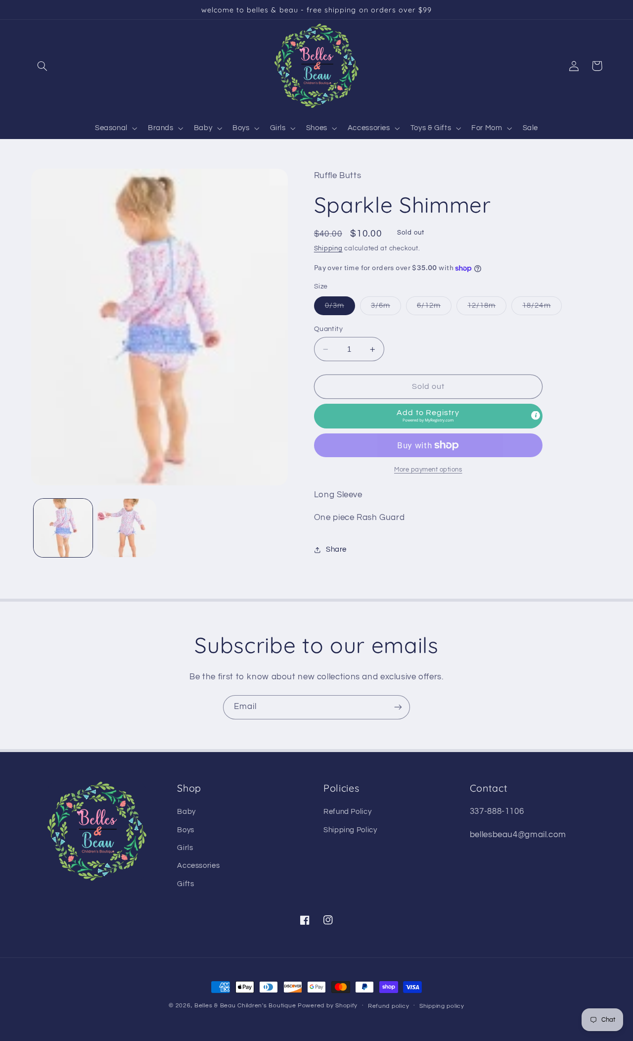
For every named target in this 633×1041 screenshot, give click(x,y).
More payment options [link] (428, 470)
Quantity (328, 329)
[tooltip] (535, 415)
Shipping (328, 248)
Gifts (185, 884)
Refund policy (388, 1006)
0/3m (340, 308)
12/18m (486, 308)
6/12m (434, 308)
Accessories (198, 865)
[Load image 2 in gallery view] (126, 528)
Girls (185, 848)
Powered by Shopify (328, 1005)
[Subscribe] (398, 707)
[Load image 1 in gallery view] (63, 528)
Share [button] (336, 550)
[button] (42, 65)
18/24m (541, 308)
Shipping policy (441, 1006)
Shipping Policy (350, 830)
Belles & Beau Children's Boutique (245, 1005)
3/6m (386, 308)
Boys (185, 830)
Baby (186, 811)
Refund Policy (347, 811)
